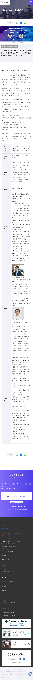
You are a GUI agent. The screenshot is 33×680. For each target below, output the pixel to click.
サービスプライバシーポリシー (10, 602)
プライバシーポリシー (8, 612)
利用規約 (4, 600)
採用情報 (4, 590)
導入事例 (4, 555)
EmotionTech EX (7, 538)
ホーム (3, 521)
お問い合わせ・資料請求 (18, 496)
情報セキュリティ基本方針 (9, 615)
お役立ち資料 (6, 571)
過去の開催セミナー (9, 46)
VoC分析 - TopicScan (8, 546)
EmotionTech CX (7, 531)
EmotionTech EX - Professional (11, 541)
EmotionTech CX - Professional (11, 533)
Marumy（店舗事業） (8, 551)
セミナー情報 (5, 559)
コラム (4, 569)
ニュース (4, 577)
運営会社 (4, 586)
